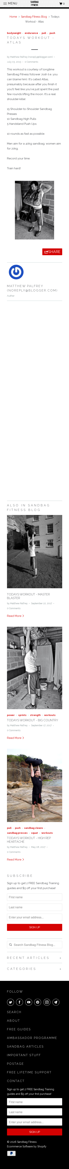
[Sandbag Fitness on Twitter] (11, 1002)
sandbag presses (17, 833)
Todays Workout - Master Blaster (28, 596)
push (52, 33)
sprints (22, 715)
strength (35, 715)
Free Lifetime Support (29, 1072)
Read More (14, 616)
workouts (50, 715)
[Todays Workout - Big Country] (34, 710)
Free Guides (19, 1029)
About (13, 1020)
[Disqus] (34, 354)
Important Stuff (24, 1055)
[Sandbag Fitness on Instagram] (47, 1002)
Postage (15, 1063)
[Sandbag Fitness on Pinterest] (38, 1002)
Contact (16, 1081)
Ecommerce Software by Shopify (26, 1146)
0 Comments (31, 61)
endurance (31, 33)
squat (34, 833)
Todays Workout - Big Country (32, 720)
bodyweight (14, 33)
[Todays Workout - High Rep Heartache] (34, 823)
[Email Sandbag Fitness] (56, 1002)
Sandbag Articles (25, 1046)
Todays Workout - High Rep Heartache (29, 839)
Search (14, 1012)
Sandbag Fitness (27, 1141)
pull (44, 33)
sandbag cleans (33, 828)
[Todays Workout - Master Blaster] (34, 589)
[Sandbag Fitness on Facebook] (20, 1002)
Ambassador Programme (32, 1038)
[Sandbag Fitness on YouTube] (29, 1002)
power (11, 715)
